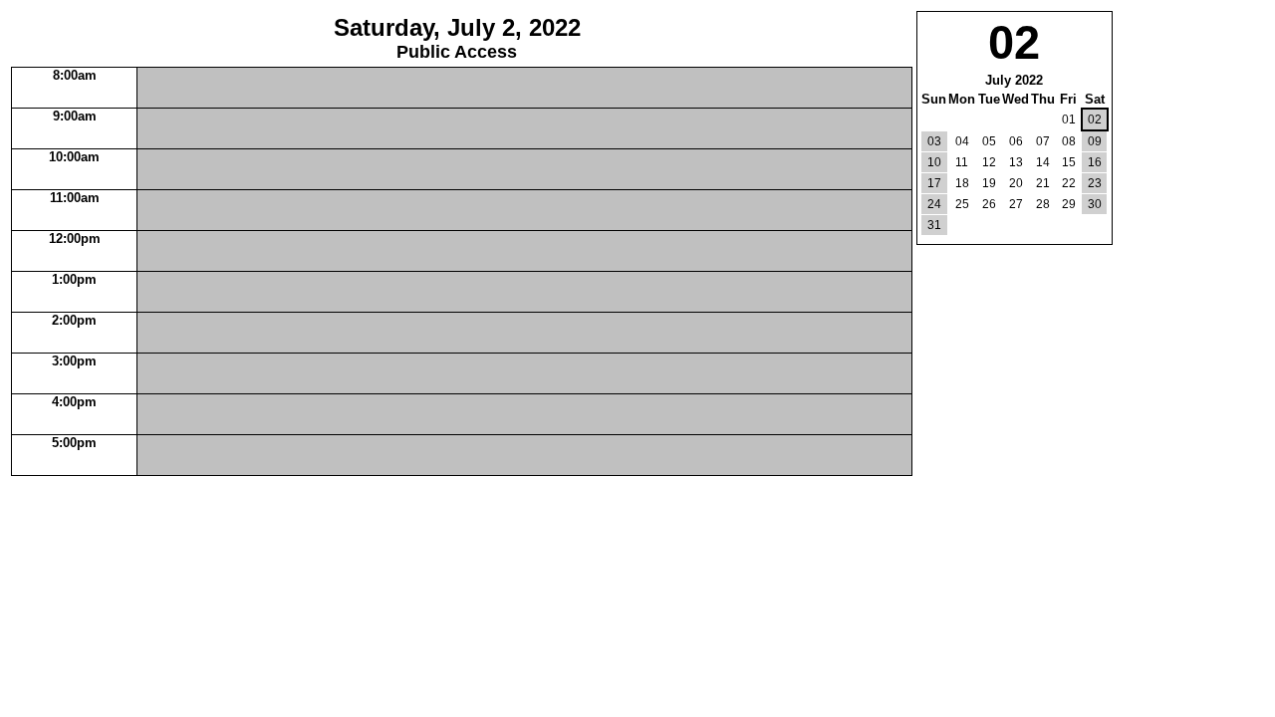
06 (1016, 141)
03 (934, 141)
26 (989, 204)
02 (1095, 119)
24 (934, 204)
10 (934, 162)
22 (1069, 183)
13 (1016, 162)
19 (989, 183)
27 (1016, 204)
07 (1043, 141)
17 (934, 183)
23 (1095, 183)
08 (1069, 141)
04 (962, 141)
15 (1069, 162)
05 (989, 141)
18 (962, 183)
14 (1043, 162)
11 (961, 162)
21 (1043, 183)
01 (1069, 119)
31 (934, 225)
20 (1016, 183)
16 (1095, 162)
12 (989, 162)
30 (1095, 204)
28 (1043, 204)
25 (962, 204)
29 (1069, 204)
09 (1095, 141)
